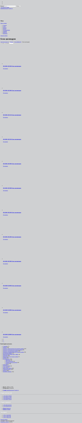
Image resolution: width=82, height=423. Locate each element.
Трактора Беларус (7, 369)
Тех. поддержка (6, 30)
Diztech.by (7, 408)
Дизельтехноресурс (5, 42)
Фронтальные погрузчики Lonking (10, 356)
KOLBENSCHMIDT (7, 353)
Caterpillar (5, 346)
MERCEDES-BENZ (7, 368)
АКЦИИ (5, 31)
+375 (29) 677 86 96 (7, 395)
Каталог (5, 27)
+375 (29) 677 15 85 (7, 397)
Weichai (4, 347)
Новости (5, 32)
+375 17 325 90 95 (7, 415)
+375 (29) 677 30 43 (7, 399)
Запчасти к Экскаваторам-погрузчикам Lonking (13, 352)
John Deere (5, 355)
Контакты (5, 33)
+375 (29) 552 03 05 (7, 405)
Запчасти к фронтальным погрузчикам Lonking (13, 348)
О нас (4, 26)
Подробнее (5, 68)
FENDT (4, 357)
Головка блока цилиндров (11, 362)
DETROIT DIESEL (7, 371)
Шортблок (8, 360)
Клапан (7, 363)
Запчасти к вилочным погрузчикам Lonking (12, 349)
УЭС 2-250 (5, 367)
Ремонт (4, 28)
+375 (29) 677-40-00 (5, 7)
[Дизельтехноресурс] (10, 18)
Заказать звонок (4, 35)
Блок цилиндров (9, 361)
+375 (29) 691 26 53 (7, 398)
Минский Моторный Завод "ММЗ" (10, 354)
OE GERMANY (6, 359)
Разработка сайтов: (5, 421)
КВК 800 (5, 364)
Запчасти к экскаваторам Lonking (10, 351)
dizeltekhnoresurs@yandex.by (7, 8)
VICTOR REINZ (6, 365)
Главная (5, 25)
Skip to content (4, 23)
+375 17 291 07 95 (7, 417)
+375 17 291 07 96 (7, 416)
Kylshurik (6, 409)
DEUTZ (5, 370)
